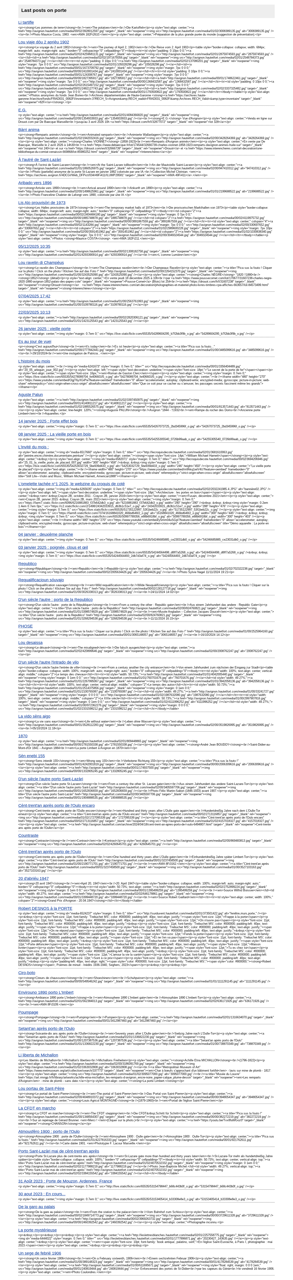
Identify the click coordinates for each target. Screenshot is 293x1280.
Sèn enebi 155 (31, 756)
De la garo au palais (36, 1207)
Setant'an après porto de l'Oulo (46, 1028)
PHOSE (25, 626)
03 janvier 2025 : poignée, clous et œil (53, 547)
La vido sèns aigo (34, 716)
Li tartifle (26, 22)
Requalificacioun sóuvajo (41, 580)
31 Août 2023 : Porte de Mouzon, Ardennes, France (65, 1181)
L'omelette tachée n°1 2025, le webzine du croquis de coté (71, 484)
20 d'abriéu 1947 (33, 878)
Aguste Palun (30, 394)
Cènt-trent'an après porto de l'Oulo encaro (56, 805)
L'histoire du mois (34, 361)
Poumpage (28, 1012)
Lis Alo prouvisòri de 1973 (41, 202)
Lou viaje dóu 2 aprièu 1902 (43, 42)
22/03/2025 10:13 (34, 312)
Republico (27, 563)
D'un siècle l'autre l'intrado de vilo (48, 662)
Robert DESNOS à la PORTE (45, 908)
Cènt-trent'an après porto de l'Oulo (49, 851)
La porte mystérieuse (37, 1230)
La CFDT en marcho (37, 1108)
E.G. (22, 110)
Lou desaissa (30, 642)
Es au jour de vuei (34, 341)
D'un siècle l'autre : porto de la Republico (55, 599)
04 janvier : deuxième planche (45, 534)
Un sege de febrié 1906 (39, 1253)
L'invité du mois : (33, 447)
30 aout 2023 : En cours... (41, 1194)
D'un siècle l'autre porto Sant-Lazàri (50, 779)
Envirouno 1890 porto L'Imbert (45, 992)
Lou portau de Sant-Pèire (41, 1088)
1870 (22, 736)
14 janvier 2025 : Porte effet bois (48, 421)
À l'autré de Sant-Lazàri (39, 159)
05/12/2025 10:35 (34, 246)
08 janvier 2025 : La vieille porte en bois (54, 434)
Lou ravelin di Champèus (41, 262)
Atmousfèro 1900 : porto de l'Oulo (49, 1131)
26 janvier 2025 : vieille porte (44, 328)
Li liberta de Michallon (38, 1055)
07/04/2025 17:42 (34, 296)
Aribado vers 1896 (35, 183)
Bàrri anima (28, 129)
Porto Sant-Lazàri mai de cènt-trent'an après (58, 1151)
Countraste (28, 835)
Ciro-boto (26, 972)
